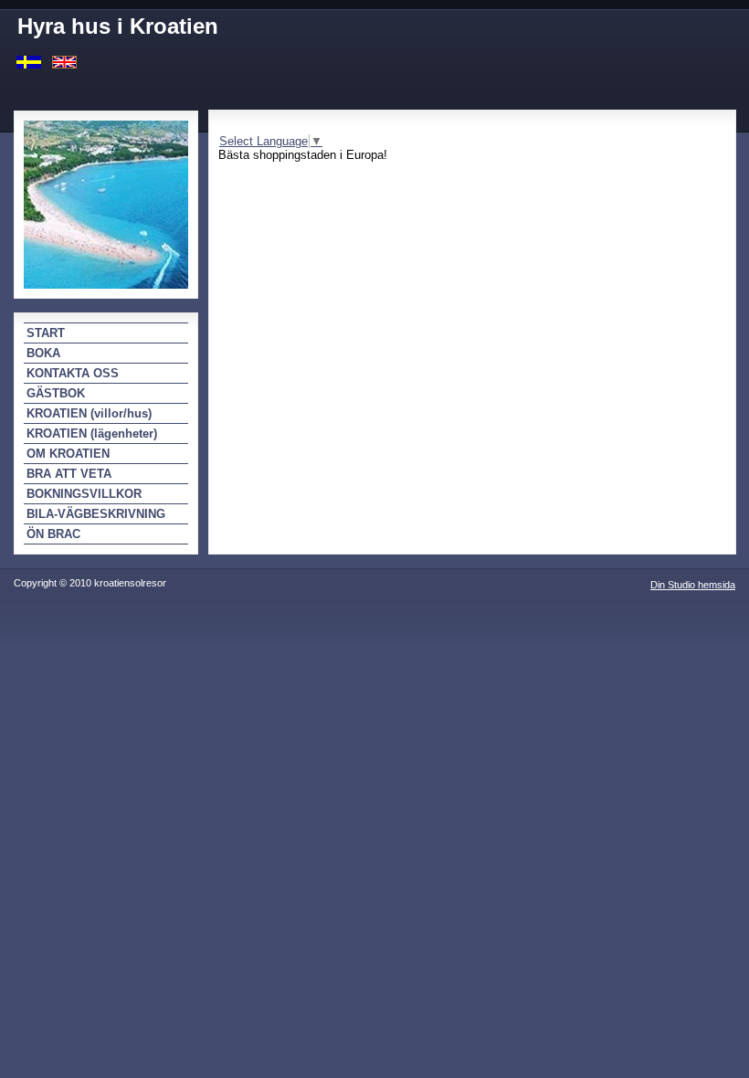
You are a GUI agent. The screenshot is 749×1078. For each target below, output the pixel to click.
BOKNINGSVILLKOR (84, 494)
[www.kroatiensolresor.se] (28, 61)
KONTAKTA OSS (72, 373)
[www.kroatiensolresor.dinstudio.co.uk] (64, 61)
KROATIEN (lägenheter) (91, 433)
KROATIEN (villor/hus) (89, 413)
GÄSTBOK (55, 393)
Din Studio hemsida (692, 584)
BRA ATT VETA (68, 474)
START (45, 333)
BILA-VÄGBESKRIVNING (95, 514)
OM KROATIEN (68, 453)
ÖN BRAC (53, 534)
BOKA (43, 353)
